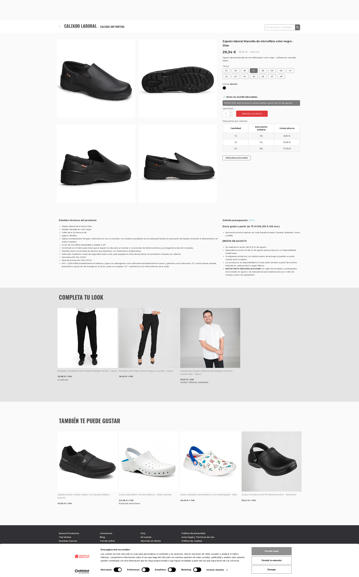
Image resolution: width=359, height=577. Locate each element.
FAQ (143, 533)
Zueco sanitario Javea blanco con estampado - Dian (208, 494)
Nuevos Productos (69, 533)
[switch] (146, 569)
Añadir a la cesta (252, 114)
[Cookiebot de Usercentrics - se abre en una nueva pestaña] (82, 571)
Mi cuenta (146, 537)
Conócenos (106, 533)
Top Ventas (65, 537)
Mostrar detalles (215, 569)
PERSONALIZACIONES (236, 158)
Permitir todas (272, 551)
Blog (102, 537)
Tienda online (107, 541)
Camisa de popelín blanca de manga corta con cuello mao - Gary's (206, 372)
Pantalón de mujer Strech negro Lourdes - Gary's (146, 371)
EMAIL (252, 220)
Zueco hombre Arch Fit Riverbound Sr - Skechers (269, 494)
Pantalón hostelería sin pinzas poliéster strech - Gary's (87, 371)
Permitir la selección (272, 560)
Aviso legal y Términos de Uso (198, 537)
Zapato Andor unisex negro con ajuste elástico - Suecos (84, 496)
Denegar (272, 569)
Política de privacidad (193, 533)
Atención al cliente (151, 541)
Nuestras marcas (68, 541)
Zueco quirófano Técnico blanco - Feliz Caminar (145, 494)
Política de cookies (192, 541)
